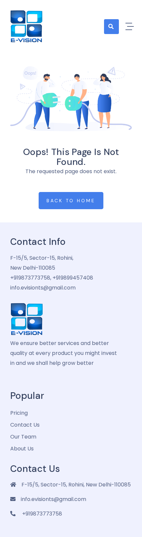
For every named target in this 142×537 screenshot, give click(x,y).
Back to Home (71, 201)
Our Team (23, 437)
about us (22, 448)
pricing (19, 413)
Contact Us (25, 425)
